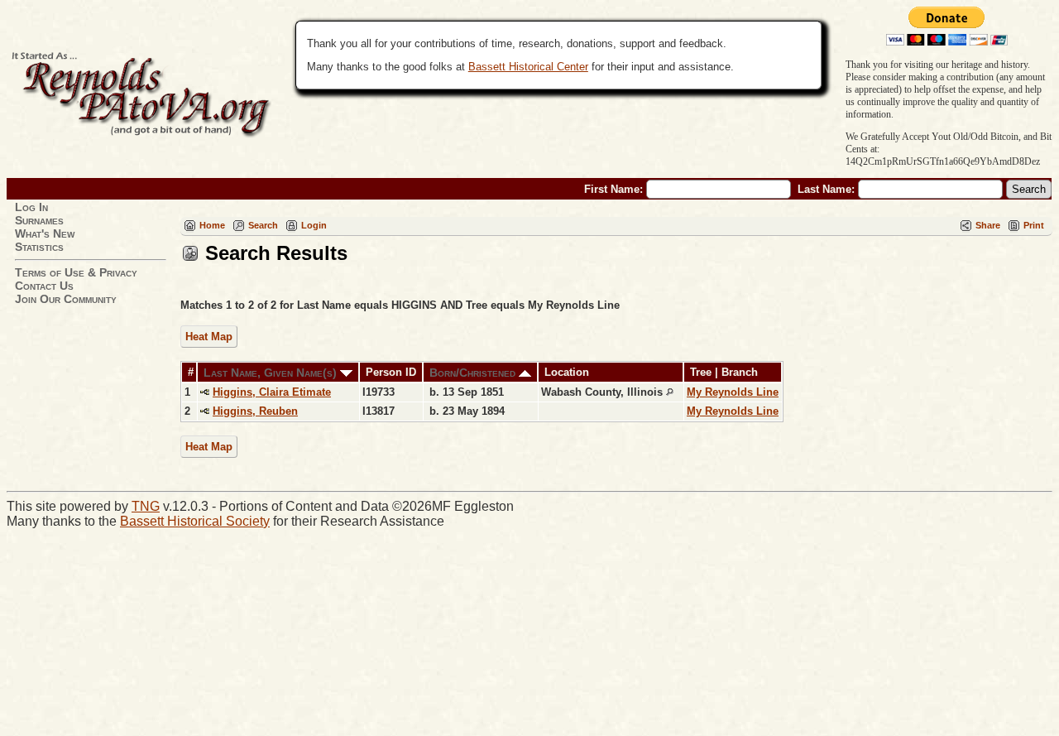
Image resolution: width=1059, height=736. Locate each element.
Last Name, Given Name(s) (272, 372)
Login (314, 225)
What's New (44, 233)
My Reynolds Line (733, 392)
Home (212, 225)
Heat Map (208, 336)
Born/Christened (474, 372)
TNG (146, 506)
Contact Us (44, 285)
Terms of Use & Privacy (76, 272)
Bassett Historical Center (528, 66)
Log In (31, 207)
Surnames (39, 220)
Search (263, 225)
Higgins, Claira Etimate (272, 392)
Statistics (39, 246)
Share (987, 225)
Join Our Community (66, 298)
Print (1033, 225)
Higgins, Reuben (255, 411)
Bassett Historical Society (195, 521)
